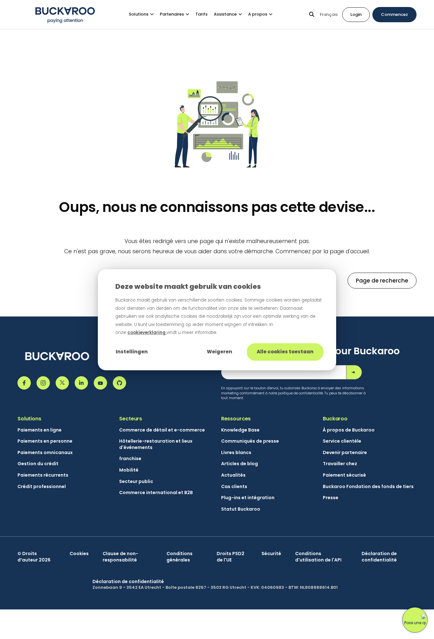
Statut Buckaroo (240, 509)
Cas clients (234, 487)
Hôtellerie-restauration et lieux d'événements (156, 444)
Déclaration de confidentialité (379, 557)
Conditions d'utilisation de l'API (318, 557)
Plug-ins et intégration (248, 498)
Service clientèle (342, 441)
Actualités (233, 475)
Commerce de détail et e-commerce (162, 430)
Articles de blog (239, 464)
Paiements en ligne (39, 430)
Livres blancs (236, 453)
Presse (330, 498)
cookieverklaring (146, 333)
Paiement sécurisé (344, 475)
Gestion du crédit (37, 464)
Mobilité (129, 470)
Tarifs (201, 14)
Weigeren (219, 351)
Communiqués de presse (250, 441)
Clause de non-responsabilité (120, 557)
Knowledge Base (240, 430)
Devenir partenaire (345, 453)
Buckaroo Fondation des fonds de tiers (368, 487)
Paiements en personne (44, 441)
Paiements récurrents (42, 475)
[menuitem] (144, 14)
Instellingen (132, 351)
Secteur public (136, 482)
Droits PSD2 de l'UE (230, 557)
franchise (130, 459)
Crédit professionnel (41, 487)
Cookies (79, 554)
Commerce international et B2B (156, 493)
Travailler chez (340, 464)
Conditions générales (179, 557)
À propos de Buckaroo (349, 430)
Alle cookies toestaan (285, 351)
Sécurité (271, 554)
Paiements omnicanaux (45, 453)
